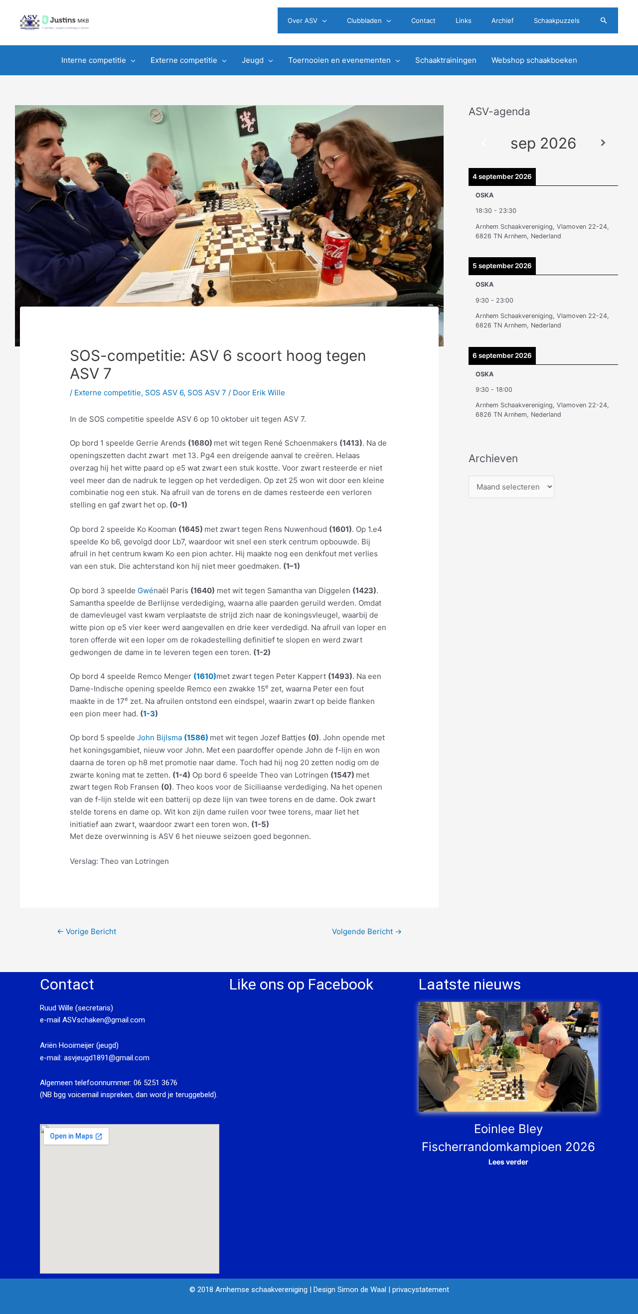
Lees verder (508, 1161)
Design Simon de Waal (350, 1289)
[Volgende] (603, 143)
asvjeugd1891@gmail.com (108, 1057)
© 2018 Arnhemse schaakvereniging (248, 1289)
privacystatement (420, 1289)
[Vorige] (483, 143)
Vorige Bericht (86, 931)
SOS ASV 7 (206, 392)
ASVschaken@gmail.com (102, 1019)
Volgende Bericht (367, 931)
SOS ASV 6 (164, 392)
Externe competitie (107, 392)
